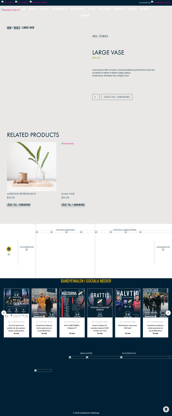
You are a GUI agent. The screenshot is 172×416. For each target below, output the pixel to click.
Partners (85, 15)
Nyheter (32, 8)
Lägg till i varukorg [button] (18, 205)
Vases (17, 27)
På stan (91, 8)
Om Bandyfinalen (59, 8)
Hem (23, 8)
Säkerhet (132, 8)
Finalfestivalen (77, 8)
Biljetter (44, 8)
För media (144, 8)
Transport (119, 8)
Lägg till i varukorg (117, 96)
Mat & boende (104, 8)
